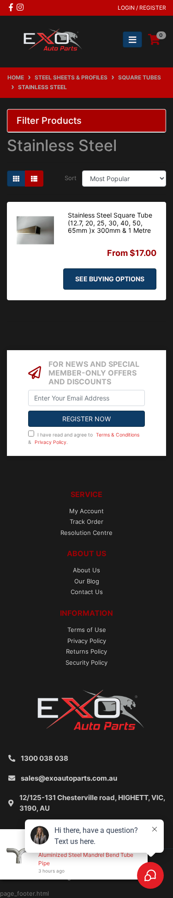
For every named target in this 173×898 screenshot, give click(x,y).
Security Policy (86, 662)
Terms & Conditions (117, 435)
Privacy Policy (50, 442)
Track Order (86, 521)
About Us (86, 570)
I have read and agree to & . (83, 438)
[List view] (34, 178)
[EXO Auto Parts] (50, 39)
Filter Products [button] (49, 120)
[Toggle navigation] (132, 39)
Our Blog (86, 581)
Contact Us (87, 591)
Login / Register (142, 7)
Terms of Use (86, 629)
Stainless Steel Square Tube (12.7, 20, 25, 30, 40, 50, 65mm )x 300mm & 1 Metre (110, 223)
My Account (86, 511)
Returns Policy (86, 651)
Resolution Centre (86, 532)
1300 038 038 (44, 758)
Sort (71, 178)
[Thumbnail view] (16, 178)
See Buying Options (109, 279)
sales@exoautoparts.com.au (69, 778)
